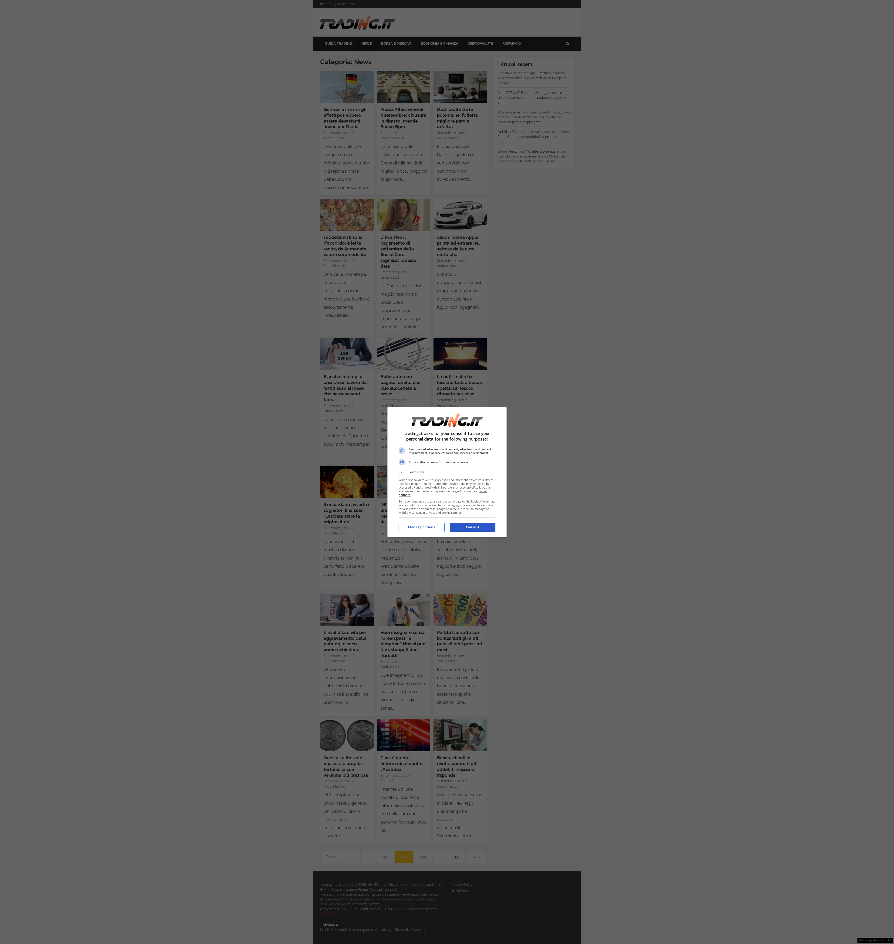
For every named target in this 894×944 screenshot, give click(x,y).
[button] (447, 472)
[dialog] (447, 472)
